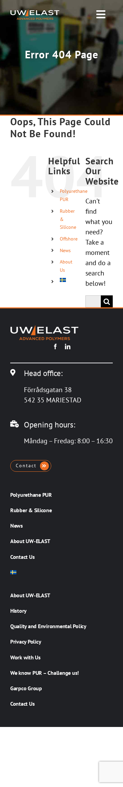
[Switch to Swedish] (67, 280)
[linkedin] (67, 346)
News (65, 250)
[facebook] (55, 346)
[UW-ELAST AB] (34, 12)
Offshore (69, 239)
